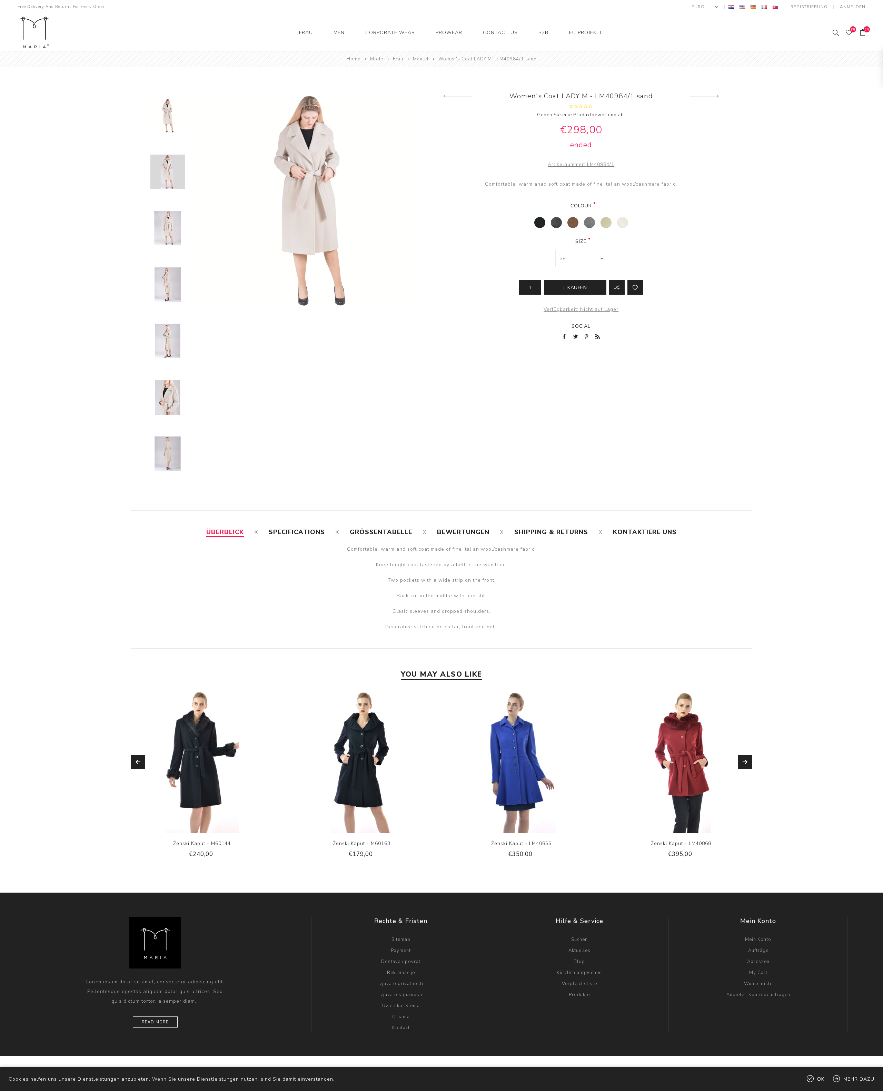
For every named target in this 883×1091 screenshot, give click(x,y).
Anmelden (852, 7)
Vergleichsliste (579, 984)
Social (581, 326)
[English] (742, 6)
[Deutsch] (753, 6)
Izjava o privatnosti (400, 984)
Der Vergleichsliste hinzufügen (188, 770)
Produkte (579, 995)
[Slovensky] (775, 6)
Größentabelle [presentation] (381, 532)
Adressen (758, 962)
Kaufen (216, 770)
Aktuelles (579, 950)
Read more (155, 1022)
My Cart (758, 973)
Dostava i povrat (400, 962)
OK (820, 1079)
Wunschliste (202, 770)
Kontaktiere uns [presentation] (645, 532)
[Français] (764, 6)
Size (581, 241)
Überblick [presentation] (225, 532)
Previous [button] (138, 762)
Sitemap (400, 939)
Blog (579, 962)
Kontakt (401, 1028)
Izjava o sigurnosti (401, 995)
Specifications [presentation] (297, 532)
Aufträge (758, 950)
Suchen (579, 939)
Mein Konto (758, 939)
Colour (581, 206)
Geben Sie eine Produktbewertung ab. (581, 115)
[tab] (225, 532)
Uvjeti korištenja (401, 1006)
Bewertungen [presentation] (463, 532)
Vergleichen (617, 287)
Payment (401, 950)
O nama (401, 1017)
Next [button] (745, 762)
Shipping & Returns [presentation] (551, 532)
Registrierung (809, 7)
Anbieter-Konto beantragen (758, 995)
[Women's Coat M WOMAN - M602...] (704, 96)
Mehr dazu (858, 1079)
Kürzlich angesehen (579, 973)
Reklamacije (401, 973)
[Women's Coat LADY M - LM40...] (458, 96)
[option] (202, 779)
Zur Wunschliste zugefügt (635, 287)
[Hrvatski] (731, 6)
